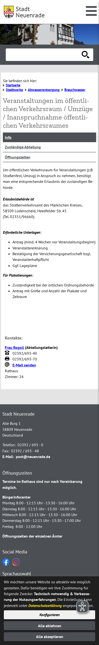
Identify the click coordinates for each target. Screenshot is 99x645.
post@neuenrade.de (33, 456)
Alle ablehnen (49, 625)
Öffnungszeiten (17, 157)
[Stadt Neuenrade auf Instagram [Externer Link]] (15, 564)
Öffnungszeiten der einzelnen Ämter (32, 536)
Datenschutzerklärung (45, 605)
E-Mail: (8, 456)
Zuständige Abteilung (23, 147)
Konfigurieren (49, 614)
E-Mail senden (24, 365)
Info (8, 137)
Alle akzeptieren (49, 636)
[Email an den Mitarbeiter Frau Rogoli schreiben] (8, 365)
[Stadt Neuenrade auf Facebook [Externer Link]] (6, 564)
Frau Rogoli (14, 347)
